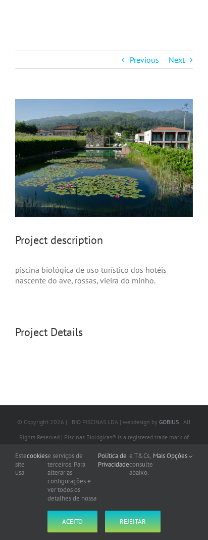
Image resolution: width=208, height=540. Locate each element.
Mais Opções (171, 456)
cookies (37, 456)
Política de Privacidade (113, 460)
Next (177, 60)
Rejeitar (133, 521)
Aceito (72, 521)
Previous (144, 60)
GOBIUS (169, 422)
